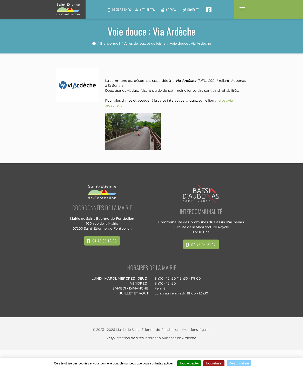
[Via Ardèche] (77, 85)
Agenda (171, 10)
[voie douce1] (133, 131)
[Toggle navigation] (242, 9)
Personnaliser (239, 363)
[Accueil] (94, 43)
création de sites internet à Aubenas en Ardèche (156, 338)
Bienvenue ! (110, 43)
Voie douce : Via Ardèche (190, 43)
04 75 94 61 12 (202, 244)
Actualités (147, 10)
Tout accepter (189, 363)
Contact (193, 10)
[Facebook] (208, 9)
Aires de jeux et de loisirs (145, 43)
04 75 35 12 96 (120, 9)
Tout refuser (213, 363)
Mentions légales (196, 330)
